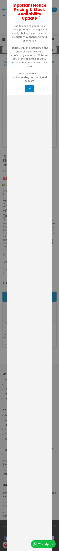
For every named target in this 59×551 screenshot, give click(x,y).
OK (29, 88)
